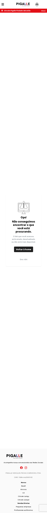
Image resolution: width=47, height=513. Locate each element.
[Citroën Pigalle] (25, 4)
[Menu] (3, 4)
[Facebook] (21, 467)
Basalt (23, 486)
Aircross (23, 489)
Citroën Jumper (23, 500)
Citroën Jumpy (23, 496)
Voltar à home (23, 249)
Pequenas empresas (23, 507)
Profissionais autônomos (23, 510)
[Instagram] (26, 467)
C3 (23, 493)
